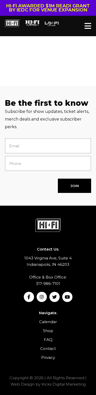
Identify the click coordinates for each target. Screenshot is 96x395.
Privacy (48, 357)
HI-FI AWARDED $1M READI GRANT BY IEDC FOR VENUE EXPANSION (48, 8)
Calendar (48, 321)
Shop (48, 330)
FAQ (48, 339)
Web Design (22, 384)
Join (74, 186)
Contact (48, 348)
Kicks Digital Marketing (63, 384)
